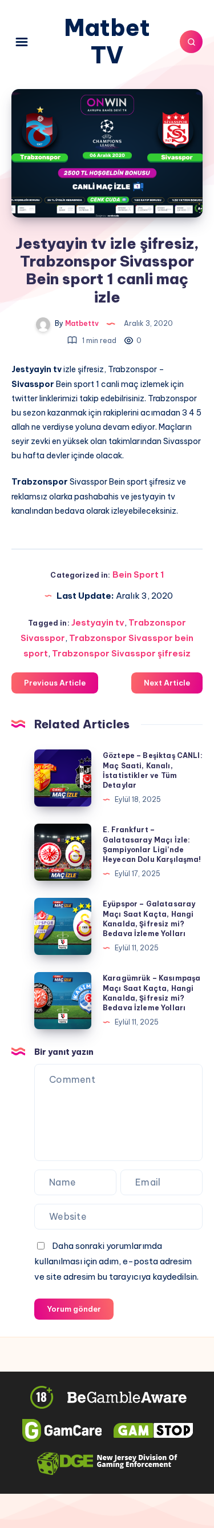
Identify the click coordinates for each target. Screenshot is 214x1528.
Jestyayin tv (97, 622)
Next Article (167, 682)
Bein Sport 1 (138, 574)
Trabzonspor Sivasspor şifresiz (121, 653)
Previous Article (55, 682)
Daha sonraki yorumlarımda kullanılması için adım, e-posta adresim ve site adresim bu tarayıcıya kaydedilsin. (116, 1261)
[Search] (191, 41)
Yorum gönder (74, 1308)
